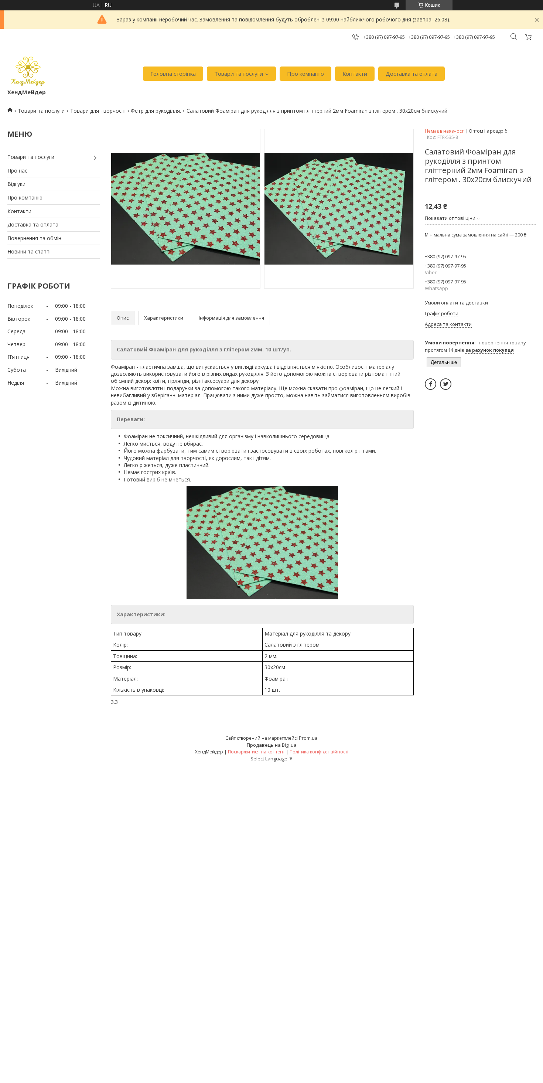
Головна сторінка (173, 73)
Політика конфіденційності (319, 752)
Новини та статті (29, 251)
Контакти (354, 73)
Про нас (17, 170)
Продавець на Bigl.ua (272, 745)
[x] (445, 384)
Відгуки (16, 183)
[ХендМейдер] (28, 70)
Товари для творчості (98, 110)
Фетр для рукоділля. (156, 110)
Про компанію (305, 73)
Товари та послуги (238, 73)
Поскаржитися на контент (256, 752)
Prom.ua (308, 738)
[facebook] (430, 384)
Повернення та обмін (34, 238)
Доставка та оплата (411, 73)
